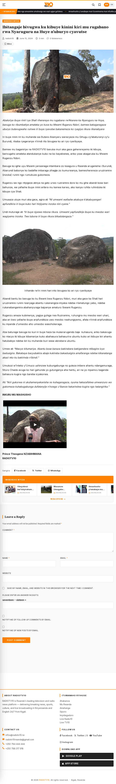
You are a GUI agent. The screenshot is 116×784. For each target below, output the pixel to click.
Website (6, 573)
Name (6, 558)
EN (112, 5)
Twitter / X (82, 735)
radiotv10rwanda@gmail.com (20, 739)
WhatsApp (55, 470)
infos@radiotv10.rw (15, 735)
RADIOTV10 (44, 780)
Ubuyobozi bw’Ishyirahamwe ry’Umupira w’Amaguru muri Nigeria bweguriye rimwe (26, 488)
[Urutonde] (4, 4)
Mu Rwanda (65, 704)
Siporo (63, 711)
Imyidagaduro (66, 715)
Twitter (38, 470)
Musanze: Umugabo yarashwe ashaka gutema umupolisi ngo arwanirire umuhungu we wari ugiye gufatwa (61, 488)
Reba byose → (58, 499)
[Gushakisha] (93, 5)
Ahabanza (65, 701)
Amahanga (65, 708)
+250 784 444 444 (15, 744)
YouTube (97, 735)
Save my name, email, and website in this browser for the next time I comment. (50, 588)
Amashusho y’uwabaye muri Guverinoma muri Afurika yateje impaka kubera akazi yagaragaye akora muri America (96, 488)
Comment (8, 530)
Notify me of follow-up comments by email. (26, 620)
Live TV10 (65, 722)
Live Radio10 (66, 719)
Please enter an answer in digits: (20, 595)
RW (106, 5)
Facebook (21, 470)
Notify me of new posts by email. (20, 630)
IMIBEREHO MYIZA (11, 21)
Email (64, 558)
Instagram (67, 742)
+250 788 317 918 (14, 748)
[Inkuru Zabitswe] (100, 5)
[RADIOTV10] (49, 4)
